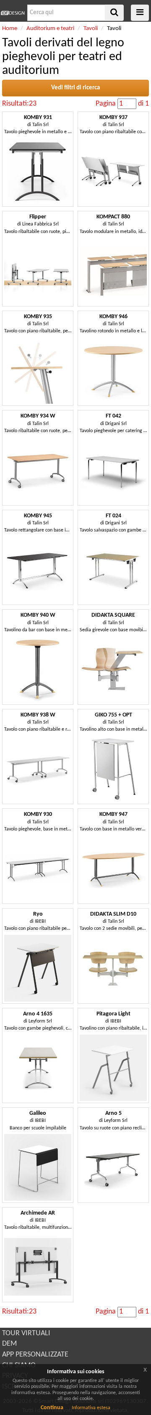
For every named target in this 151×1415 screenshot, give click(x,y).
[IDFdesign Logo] (12, 13)
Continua (52, 1408)
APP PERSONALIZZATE (35, 1355)
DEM (9, 1344)
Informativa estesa (91, 1407)
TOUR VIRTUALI (26, 1333)
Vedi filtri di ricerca (75, 88)
